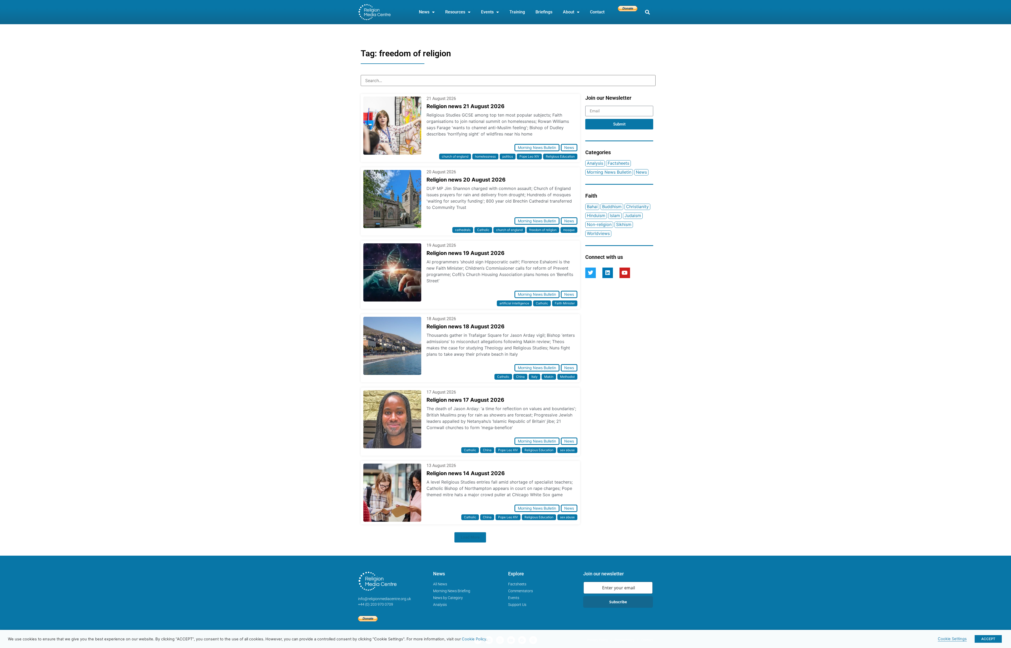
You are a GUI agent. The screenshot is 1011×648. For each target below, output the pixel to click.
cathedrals (462, 230)
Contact (597, 11)
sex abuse (567, 450)
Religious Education (560, 156)
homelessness (485, 156)
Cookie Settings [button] (952, 638)
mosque (569, 230)
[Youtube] (625, 273)
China (520, 377)
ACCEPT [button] (988, 639)
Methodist (567, 377)
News (424, 11)
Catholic (483, 230)
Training (517, 11)
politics (507, 156)
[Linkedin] (607, 273)
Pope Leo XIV (529, 156)
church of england (455, 156)
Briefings (544, 11)
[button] (647, 12)
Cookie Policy (474, 639)
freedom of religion (543, 230)
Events (487, 11)
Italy (534, 377)
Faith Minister (565, 303)
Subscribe (618, 601)
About (568, 11)
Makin (548, 377)
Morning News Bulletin (537, 147)
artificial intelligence (514, 303)
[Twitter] (590, 273)
